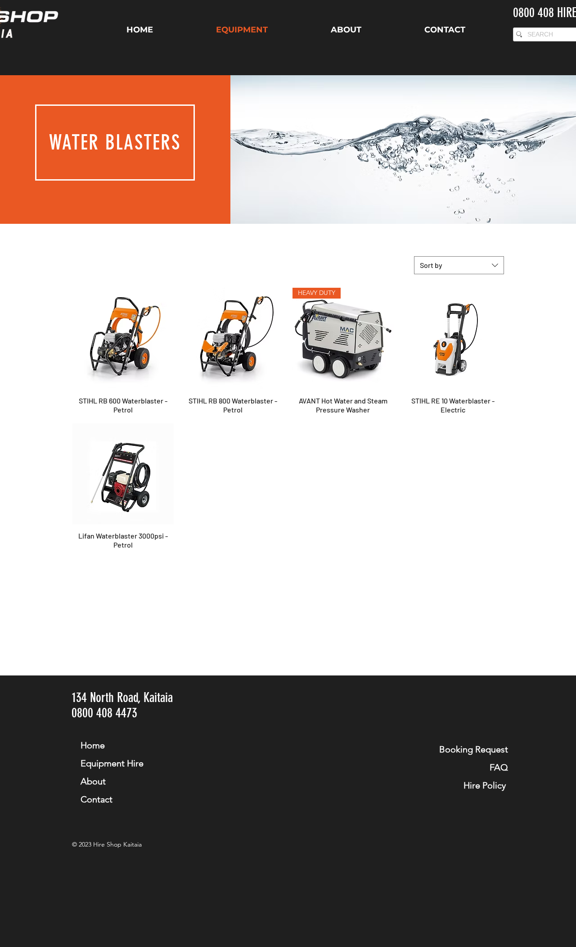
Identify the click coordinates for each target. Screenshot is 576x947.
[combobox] (459, 265)
